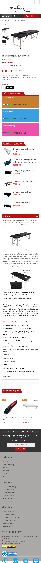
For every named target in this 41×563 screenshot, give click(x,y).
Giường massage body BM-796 (23, 181)
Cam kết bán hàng (8, 465)
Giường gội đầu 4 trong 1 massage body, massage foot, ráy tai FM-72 (25, 161)
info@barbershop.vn (14, 544)
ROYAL (12, 59)
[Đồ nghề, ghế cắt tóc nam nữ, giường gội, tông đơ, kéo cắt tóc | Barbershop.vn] (20, 9)
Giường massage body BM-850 (23, 171)
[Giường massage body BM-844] (8, 205)
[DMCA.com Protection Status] (9, 546)
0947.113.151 (19, 118)
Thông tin (6, 216)
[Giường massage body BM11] (31, 407)
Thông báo (6, 471)
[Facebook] (8, 431)
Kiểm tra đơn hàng (8, 523)
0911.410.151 (19, 132)
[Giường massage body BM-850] (8, 173)
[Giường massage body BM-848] (8, 194)
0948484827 (14, 541)
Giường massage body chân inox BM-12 (24, 150)
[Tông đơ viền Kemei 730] (10, 407)
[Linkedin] (32, 431)
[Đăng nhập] (32, 2)
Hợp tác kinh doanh (9, 498)
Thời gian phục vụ (8, 526)
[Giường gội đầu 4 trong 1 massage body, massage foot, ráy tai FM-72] (8, 162)
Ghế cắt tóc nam (9, 355)
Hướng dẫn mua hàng (9, 487)
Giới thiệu (6, 462)
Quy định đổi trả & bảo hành (11, 517)
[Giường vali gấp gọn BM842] (5, 30)
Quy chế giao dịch (8, 495)
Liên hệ (5, 473)
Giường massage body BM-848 (23, 192)
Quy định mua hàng (9, 520)
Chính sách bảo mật (9, 512)
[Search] (14, 16)
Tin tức (5, 468)
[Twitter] (27, 431)
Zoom (37, 50)
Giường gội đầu (9, 361)
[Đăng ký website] (9, 553)
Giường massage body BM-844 (23, 203)
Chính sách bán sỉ (8, 501)
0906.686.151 (23, 541)
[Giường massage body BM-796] (8, 184)
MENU (7, 16)
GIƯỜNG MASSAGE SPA (15, 65)
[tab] (20, 216)
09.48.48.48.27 (20, 104)
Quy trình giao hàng (9, 492)
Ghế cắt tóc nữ (9, 358)
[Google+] (18, 431)
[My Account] (37, 2)
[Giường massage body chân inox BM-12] (8, 151)
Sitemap (5, 476)
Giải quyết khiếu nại (9, 514)
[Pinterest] (23, 431)
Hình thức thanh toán (9, 490)
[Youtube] (13, 431)
